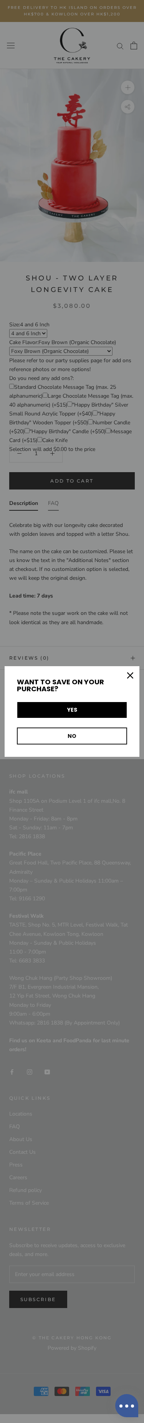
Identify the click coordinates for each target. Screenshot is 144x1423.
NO (72, 736)
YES (72, 710)
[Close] (130, 675)
